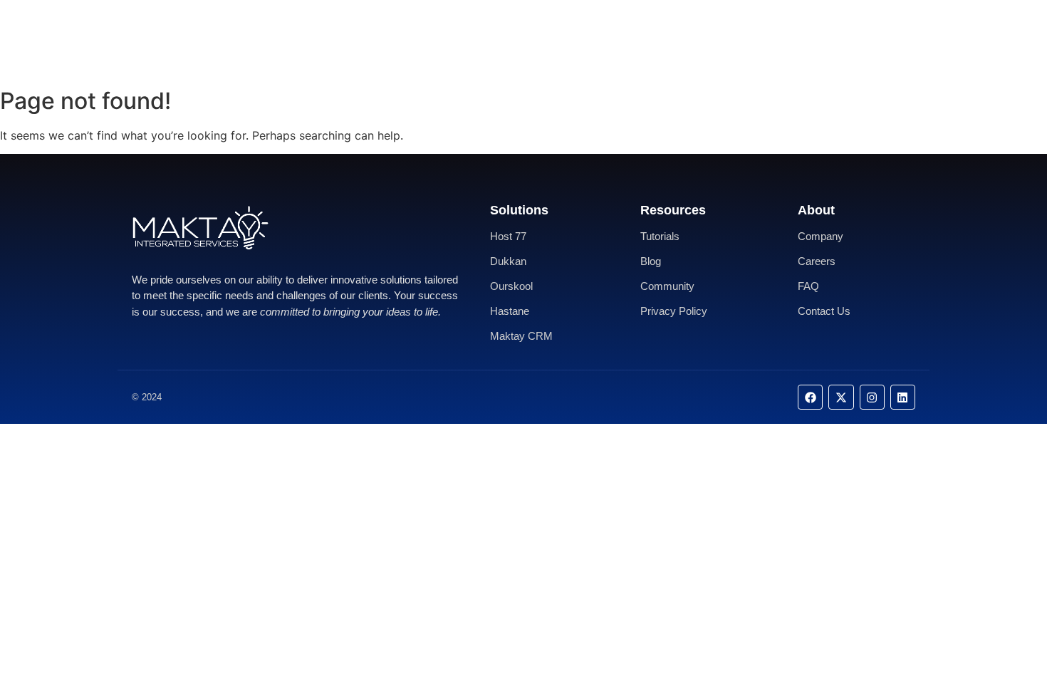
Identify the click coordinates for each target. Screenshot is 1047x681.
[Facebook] (810, 397)
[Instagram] (872, 397)
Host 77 (508, 236)
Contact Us (565, 40)
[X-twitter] (840, 397)
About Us (493, 40)
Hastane (509, 311)
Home (433, 40)
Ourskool (511, 286)
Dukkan (508, 261)
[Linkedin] (902, 397)
